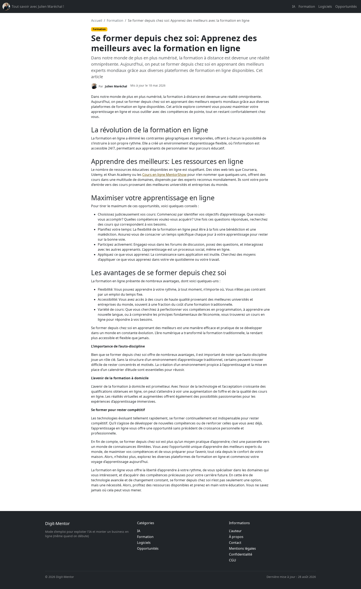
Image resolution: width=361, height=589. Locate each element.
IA (293, 6)
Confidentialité (240, 554)
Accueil (96, 20)
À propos (236, 536)
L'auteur (235, 531)
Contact (235, 542)
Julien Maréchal (116, 86)
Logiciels (325, 6)
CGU (232, 560)
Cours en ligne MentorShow (164, 174)
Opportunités (346, 6)
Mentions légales (242, 548)
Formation (307, 6)
